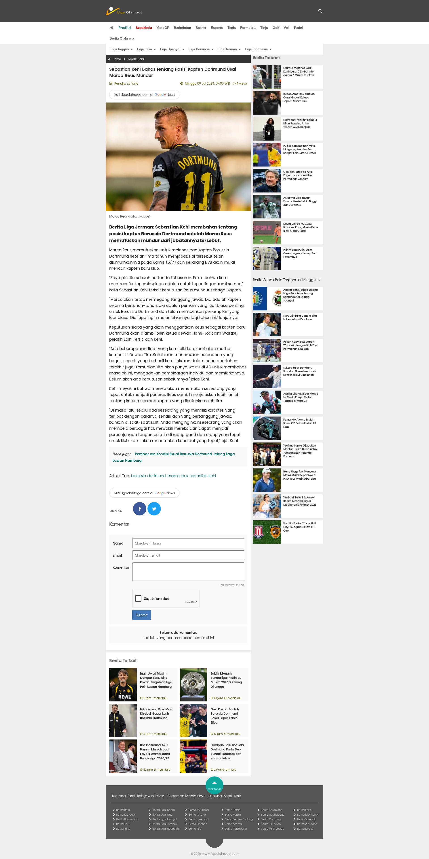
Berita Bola (123, 810)
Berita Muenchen (308, 814)
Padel (298, 28)
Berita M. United (199, 810)
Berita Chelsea (198, 824)
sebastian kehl (203, 475)
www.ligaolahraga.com (220, 853)
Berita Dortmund (271, 819)
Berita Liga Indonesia (165, 829)
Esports (217, 28)
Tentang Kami (123, 795)
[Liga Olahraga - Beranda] (124, 11)
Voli (287, 28)
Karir (237, 795)
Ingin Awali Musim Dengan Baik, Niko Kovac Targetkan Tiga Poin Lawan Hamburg (156, 680)
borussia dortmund (148, 475)
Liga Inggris (119, 49)
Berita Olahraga (121, 38)
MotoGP (162, 28)
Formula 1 (248, 28)
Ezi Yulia (133, 83)
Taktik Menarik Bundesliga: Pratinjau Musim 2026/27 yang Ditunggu (226, 680)
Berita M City (305, 829)
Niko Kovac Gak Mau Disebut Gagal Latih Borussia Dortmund (156, 713)
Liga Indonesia (256, 49)
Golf (276, 28)
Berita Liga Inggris (163, 810)
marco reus (178, 475)
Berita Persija (233, 814)
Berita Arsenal (197, 814)
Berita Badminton (127, 819)
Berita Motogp (125, 814)
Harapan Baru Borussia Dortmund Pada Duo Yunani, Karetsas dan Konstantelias (227, 751)
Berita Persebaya (236, 829)
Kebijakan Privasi (151, 795)
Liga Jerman (227, 49)
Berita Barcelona (271, 810)
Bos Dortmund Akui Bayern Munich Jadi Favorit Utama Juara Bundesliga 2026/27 (155, 751)
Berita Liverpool (198, 819)
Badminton (182, 28)
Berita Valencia (306, 819)
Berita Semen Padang (239, 819)
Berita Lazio (304, 810)
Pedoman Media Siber (186, 795)
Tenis (231, 28)
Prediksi (124, 28)
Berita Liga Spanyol (164, 819)
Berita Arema (233, 824)
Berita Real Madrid (272, 814)
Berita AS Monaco (272, 829)
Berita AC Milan (271, 824)
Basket (201, 28)
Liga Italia (144, 49)
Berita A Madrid (307, 824)
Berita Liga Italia (162, 814)
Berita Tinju (122, 824)
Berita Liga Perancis (164, 824)
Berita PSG (195, 829)
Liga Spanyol (170, 49)
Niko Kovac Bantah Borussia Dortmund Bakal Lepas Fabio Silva (225, 716)
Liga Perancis (199, 49)
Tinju (264, 28)
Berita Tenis (123, 829)
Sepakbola (144, 28)
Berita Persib (232, 810)
